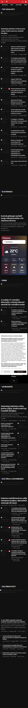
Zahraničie (19, 5)
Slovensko (5, 5)
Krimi (11, 5)
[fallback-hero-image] (6, 71)
